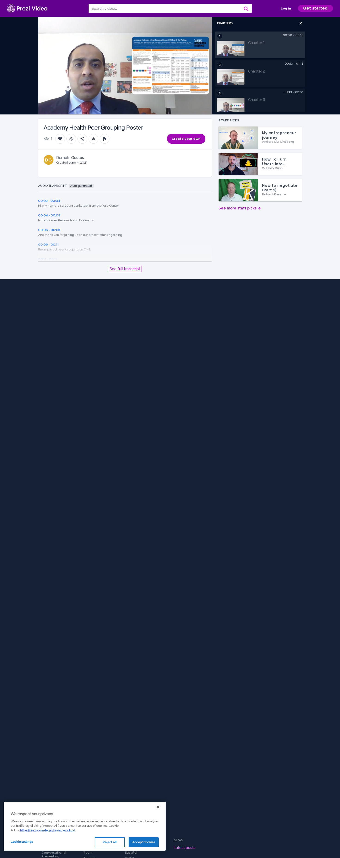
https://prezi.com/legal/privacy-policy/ (47, 830)
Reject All (109, 842)
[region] (85, 826)
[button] (300, 23)
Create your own (186, 138)
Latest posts (184, 847)
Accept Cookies (143, 842)
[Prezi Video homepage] (27, 8)
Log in (286, 8)
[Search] (246, 8)
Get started (315, 8)
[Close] (158, 807)
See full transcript (125, 269)
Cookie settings (22, 841)
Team (87, 852)
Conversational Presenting (54, 854)
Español (131, 852)
